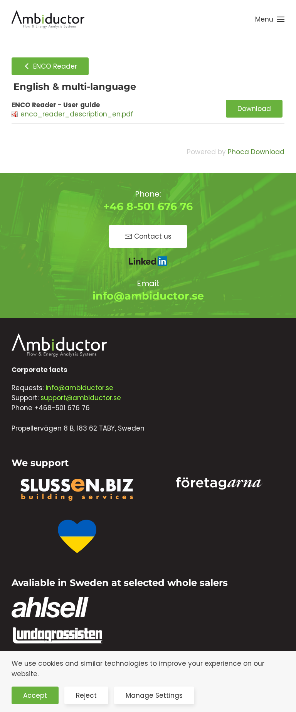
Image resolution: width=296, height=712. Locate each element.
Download (254, 108)
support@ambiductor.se (80, 397)
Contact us (153, 236)
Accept (35, 695)
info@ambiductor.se (148, 296)
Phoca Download (256, 152)
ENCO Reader (54, 66)
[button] (269, 19)
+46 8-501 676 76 (148, 206)
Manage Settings (154, 695)
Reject (86, 695)
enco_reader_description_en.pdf (76, 114)
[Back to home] (48, 19)
